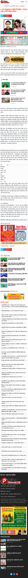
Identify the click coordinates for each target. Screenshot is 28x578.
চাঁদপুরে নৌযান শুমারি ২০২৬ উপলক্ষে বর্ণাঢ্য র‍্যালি (11, 397)
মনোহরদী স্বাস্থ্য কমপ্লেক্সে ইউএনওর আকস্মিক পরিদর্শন (12, 323)
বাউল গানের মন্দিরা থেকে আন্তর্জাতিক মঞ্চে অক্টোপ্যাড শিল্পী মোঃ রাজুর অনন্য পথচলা (16, 264)
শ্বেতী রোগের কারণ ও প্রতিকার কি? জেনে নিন (15, 559)
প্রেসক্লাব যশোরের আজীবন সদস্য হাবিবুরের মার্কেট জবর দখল (13, 405)
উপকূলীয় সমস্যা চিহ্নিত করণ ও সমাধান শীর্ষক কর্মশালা (12, 443)
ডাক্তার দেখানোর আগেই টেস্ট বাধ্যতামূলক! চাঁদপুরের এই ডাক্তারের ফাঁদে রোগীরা (16, 279)
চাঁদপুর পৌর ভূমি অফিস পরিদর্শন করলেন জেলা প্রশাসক (12, 414)
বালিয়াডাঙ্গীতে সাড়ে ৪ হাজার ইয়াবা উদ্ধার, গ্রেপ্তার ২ (11, 451)
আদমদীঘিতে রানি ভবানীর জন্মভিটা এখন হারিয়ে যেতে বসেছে (13, 368)
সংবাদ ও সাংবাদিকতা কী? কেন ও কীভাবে (14, 546)
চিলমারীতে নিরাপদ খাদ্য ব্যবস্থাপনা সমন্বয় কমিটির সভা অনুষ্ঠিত (13, 327)
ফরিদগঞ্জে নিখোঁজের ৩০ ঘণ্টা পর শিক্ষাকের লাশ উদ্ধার (12, 310)
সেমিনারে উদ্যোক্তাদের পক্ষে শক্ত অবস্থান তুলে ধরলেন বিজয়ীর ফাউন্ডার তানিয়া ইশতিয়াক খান (16, 540)
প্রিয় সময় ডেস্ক (14, 291)
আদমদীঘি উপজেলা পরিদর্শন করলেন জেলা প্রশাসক (11, 377)
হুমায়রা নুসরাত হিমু (5, 245)
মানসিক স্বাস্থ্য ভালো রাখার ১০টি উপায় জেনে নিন (15, 566)
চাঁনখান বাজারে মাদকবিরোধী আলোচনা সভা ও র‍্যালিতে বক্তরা (13, 455)
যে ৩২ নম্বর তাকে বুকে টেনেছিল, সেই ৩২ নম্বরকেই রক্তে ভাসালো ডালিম (16, 258)
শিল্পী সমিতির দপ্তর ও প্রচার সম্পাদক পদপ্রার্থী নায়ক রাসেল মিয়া (17, 284)
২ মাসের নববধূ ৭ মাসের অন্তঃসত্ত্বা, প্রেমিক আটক (17, 273)
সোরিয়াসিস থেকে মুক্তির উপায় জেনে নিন (14, 553)
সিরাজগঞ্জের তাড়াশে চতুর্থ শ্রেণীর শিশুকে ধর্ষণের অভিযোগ (13, 360)
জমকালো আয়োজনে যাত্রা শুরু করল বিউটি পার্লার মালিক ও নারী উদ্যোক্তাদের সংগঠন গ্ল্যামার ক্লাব (16, 270)
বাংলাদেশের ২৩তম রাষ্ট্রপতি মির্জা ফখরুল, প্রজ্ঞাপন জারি (12, 348)
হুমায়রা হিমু (12, 245)
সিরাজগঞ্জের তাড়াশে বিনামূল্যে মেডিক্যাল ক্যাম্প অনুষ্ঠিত (12, 430)
